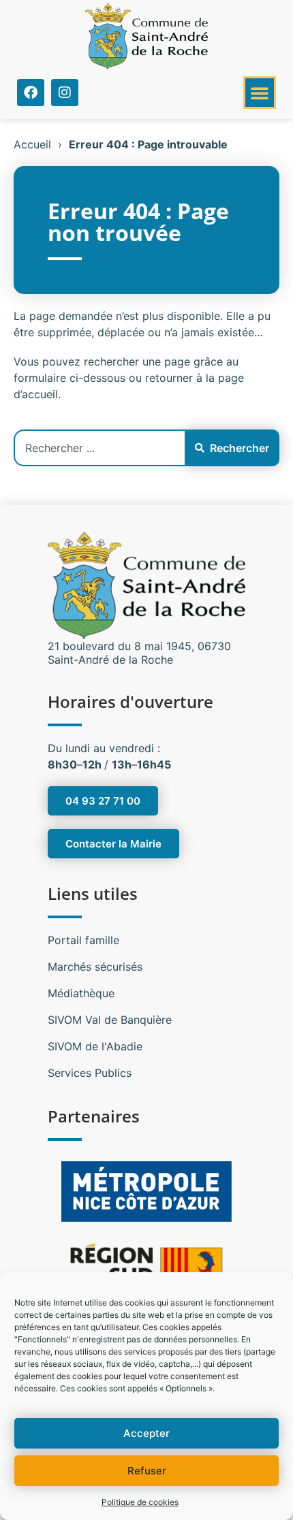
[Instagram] (64, 92)
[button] (259, 92)
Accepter (146, 1433)
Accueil (32, 144)
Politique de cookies (140, 1502)
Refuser (146, 1470)
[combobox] (99, 448)
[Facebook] (30, 92)
